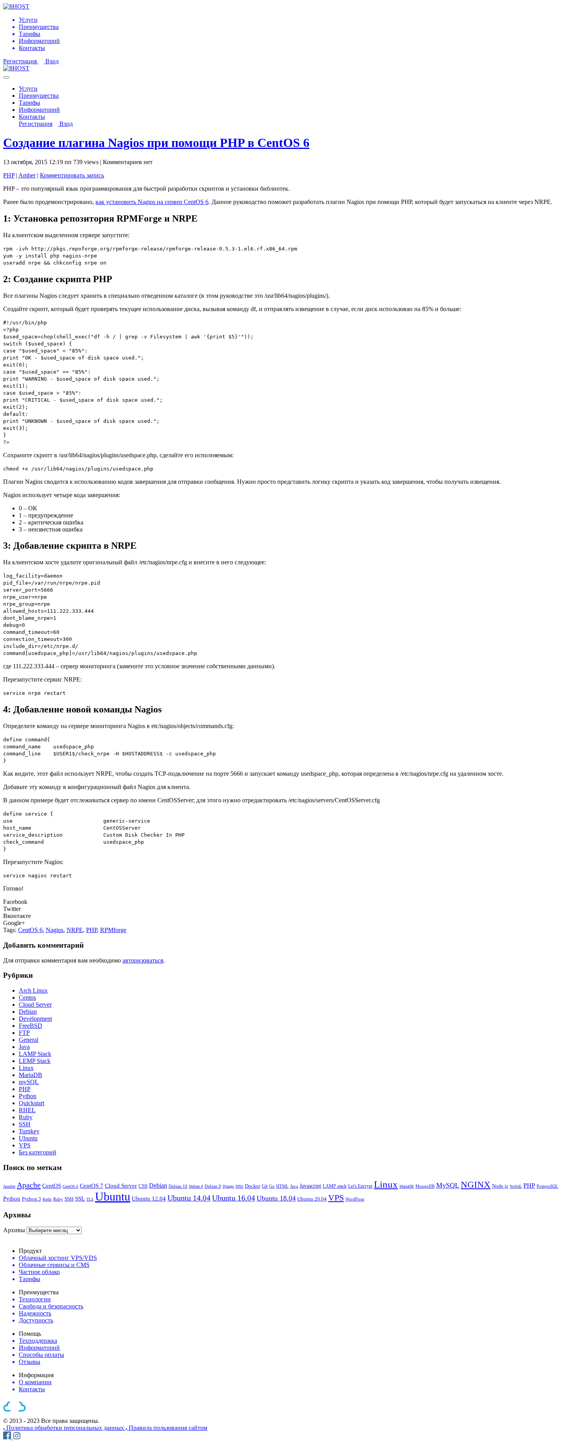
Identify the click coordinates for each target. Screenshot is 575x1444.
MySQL (447, 1185)
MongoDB (425, 1186)
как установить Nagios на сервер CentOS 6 (151, 202)
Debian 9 (213, 1186)
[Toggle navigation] (6, 77)
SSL (80, 1198)
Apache (29, 1185)
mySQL (29, 1082)
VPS (25, 1145)
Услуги (28, 88)
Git (265, 1186)
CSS (142, 1186)
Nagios (54, 930)
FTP (24, 1032)
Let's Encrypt (360, 1186)
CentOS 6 (30, 930)
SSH (25, 1124)
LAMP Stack (35, 1053)
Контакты (32, 116)
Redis (47, 1199)
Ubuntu (28, 1138)
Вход (52, 61)
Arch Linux (33, 990)
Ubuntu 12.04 (149, 1198)
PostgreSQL (547, 1186)
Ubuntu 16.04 (233, 1197)
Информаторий (39, 109)
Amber (27, 175)
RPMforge (113, 930)
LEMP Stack (34, 1061)
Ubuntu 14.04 (188, 1197)
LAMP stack (335, 1186)
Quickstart (31, 1103)
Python (27, 1096)
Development (35, 1018)
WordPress (354, 1199)
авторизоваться (142, 960)
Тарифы (29, 102)
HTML (282, 1186)
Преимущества (39, 95)
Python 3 (31, 1199)
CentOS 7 (91, 1186)
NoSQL (516, 1186)
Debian (28, 1011)
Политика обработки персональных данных (66, 1427)
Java (24, 1046)
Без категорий (37, 1152)
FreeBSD (30, 1025)
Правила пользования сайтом (168, 1427)
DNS (239, 1186)
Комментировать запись (72, 175)
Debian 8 (196, 1186)
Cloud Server (35, 1004)
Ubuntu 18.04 (276, 1198)
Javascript (310, 1186)
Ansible (9, 1186)
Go (272, 1186)
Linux (26, 1068)
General (28, 1039)
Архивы (14, 1230)
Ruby (25, 1117)
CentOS (51, 1186)
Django (228, 1186)
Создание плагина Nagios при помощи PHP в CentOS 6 (156, 143)
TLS (89, 1199)
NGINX (476, 1185)
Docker (252, 1186)
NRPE (74, 930)
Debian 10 (178, 1186)
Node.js (500, 1186)
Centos (27, 997)
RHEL (27, 1110)
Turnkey (29, 1131)
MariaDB (30, 1075)
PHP (8, 175)
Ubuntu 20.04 (312, 1199)
